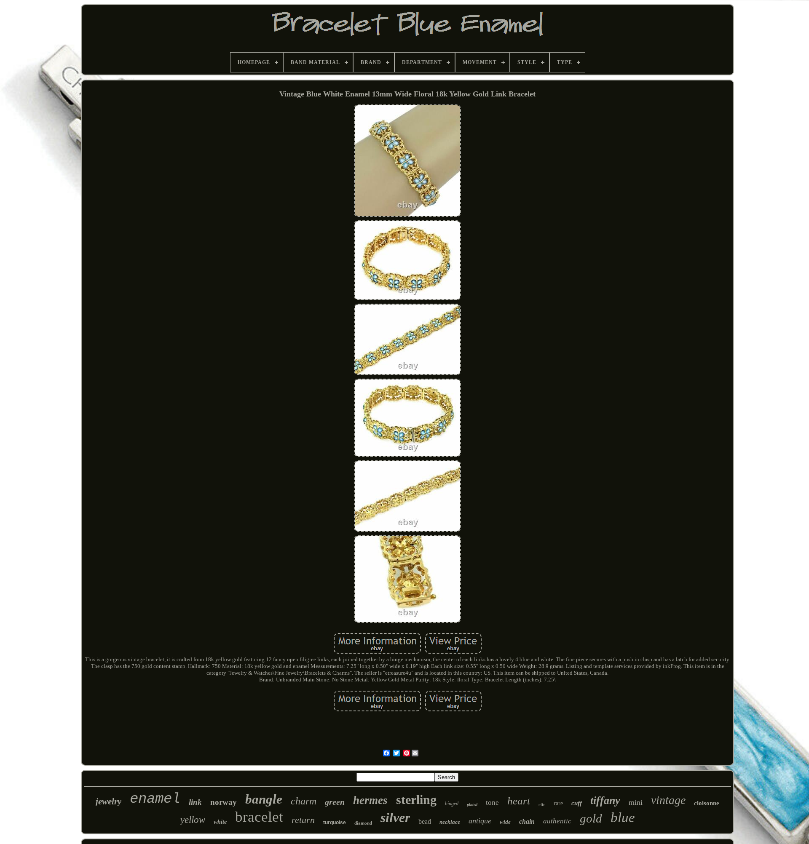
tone (492, 803)
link (195, 802)
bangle (263, 799)
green (335, 802)
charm (303, 801)
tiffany (605, 800)
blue (623, 817)
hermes (370, 800)
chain (527, 821)
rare (558, 803)
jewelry (108, 801)
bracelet (259, 817)
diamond (363, 822)
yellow (192, 820)
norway (223, 802)
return (303, 820)
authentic (557, 821)
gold (591, 818)
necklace (449, 822)
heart (518, 801)
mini (636, 802)
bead (424, 821)
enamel (155, 799)
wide (505, 822)
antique (480, 821)
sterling (416, 800)
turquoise (334, 822)
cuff (576, 803)
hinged (451, 804)
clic (541, 804)
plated (472, 804)
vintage (668, 800)
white (220, 822)
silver (395, 817)
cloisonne (706, 803)
